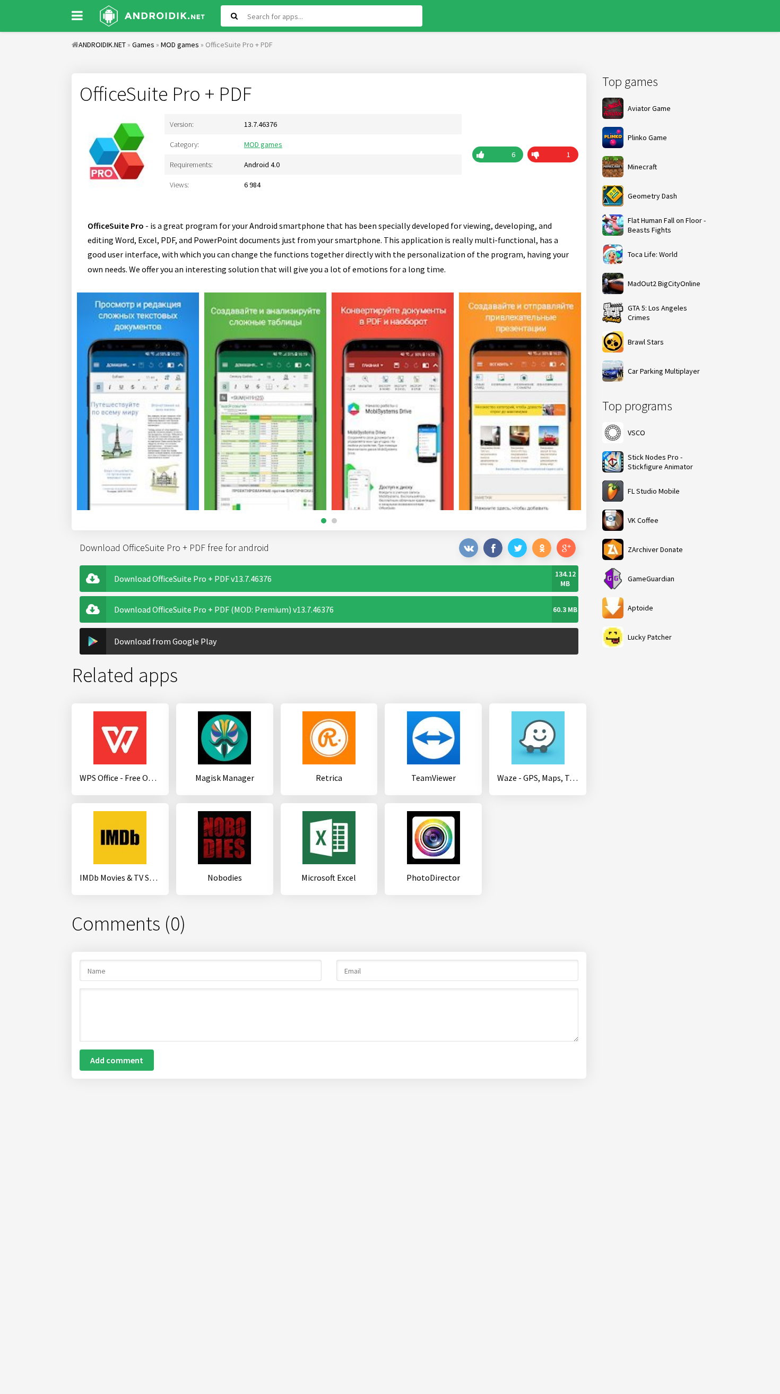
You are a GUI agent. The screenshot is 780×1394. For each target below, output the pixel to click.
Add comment (116, 1060)
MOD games (263, 144)
